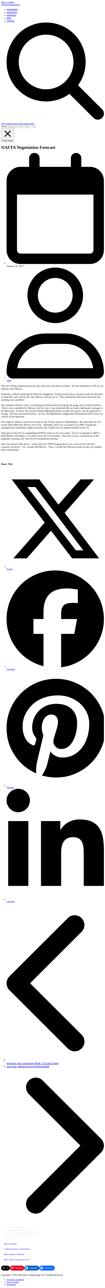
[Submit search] (34, 126)
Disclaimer (11, 1284)
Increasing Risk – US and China (32, 1063)
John (9, 380)
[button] (17, 124)
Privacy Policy (13, 1282)
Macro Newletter (10, 1244)
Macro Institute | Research (14, 1254)
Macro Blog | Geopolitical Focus (16, 1260)
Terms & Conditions (15, 1279)
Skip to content (7, 2)
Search (4, 126)
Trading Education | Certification (17, 1249)
